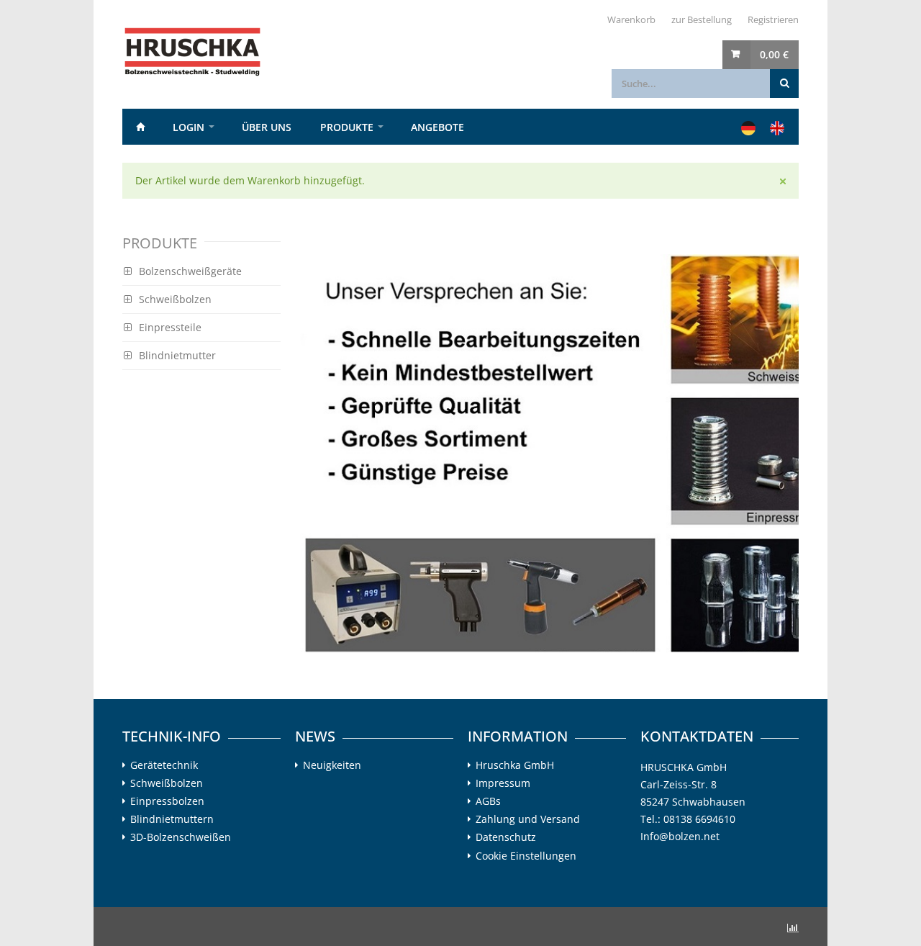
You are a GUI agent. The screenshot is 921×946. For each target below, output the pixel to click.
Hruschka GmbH (515, 765)
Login (188, 127)
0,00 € (774, 54)
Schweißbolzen (175, 299)
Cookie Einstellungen (526, 855)
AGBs (488, 801)
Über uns (266, 127)
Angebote (437, 127)
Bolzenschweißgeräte (190, 271)
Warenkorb (631, 19)
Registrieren (773, 19)
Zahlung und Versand (528, 819)
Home (140, 127)
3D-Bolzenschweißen (180, 837)
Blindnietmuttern (172, 819)
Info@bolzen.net (680, 836)
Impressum (503, 783)
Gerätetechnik (164, 765)
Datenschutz (506, 837)
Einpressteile (170, 327)
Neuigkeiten (332, 765)
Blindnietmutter (177, 355)
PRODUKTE (346, 127)
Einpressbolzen (167, 801)
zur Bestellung (701, 19)
